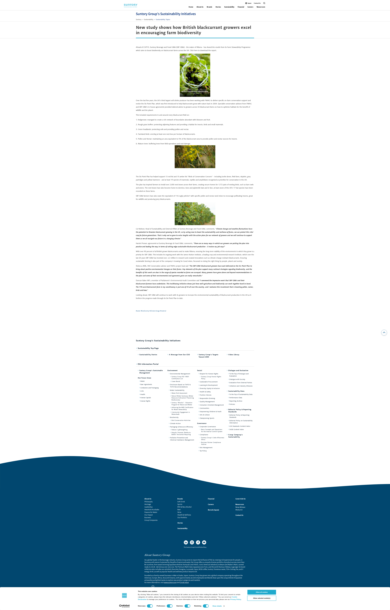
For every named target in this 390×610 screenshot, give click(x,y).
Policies (232, 404)
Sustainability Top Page (148, 348)
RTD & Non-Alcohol (184, 507)
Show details (217, 606)
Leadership (148, 507)
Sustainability (229, 7)
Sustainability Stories (148, 355)
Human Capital (145, 398)
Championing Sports (207, 418)
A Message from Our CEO (179, 355)
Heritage (147, 504)
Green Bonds (176, 381)
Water (142, 381)
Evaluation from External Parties (240, 383)
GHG (142, 391)
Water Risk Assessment (179, 393)
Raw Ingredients (146, 384)
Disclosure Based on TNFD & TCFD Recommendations (180, 386)
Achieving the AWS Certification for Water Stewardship (182, 408)
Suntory (138, 19)
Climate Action (175, 423)
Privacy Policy (235, 599)
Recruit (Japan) (213, 510)
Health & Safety (205, 392)
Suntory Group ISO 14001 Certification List (180, 378)
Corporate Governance (208, 427)
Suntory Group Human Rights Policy (211, 378)
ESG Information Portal (148, 364)
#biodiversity (145, 311)
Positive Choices (205, 395)
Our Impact (148, 515)
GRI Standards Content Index (239, 426)
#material (163, 311)
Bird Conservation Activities (181, 420)
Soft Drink (181, 502)
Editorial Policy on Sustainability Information (241, 422)
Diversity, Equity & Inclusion (210, 388)
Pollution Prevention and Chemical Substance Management (182, 439)
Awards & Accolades (151, 510)
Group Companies (151, 520)
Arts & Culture (205, 415)
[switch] (170, 606)
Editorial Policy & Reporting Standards (239, 410)
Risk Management (206, 447)
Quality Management (207, 402)
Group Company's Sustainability (235, 436)
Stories (218, 7)
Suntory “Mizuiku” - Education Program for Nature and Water (182, 404)
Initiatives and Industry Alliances (241, 386)
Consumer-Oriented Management (212, 405)
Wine (179, 512)
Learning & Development (209, 385)
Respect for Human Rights (209, 374)
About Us (200, 7)
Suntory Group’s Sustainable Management (151, 371)
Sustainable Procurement (209, 382)
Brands (209, 7)
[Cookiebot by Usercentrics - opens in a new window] (124, 606)
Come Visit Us (240, 499)
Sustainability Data (236, 391)
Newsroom (261, 7)
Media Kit (239, 510)
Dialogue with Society (237, 379)
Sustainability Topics (163, 19)
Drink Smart (184, 582)
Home (190, 7)
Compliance (204, 435)
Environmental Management (180, 374)
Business (147, 518)
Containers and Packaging (149, 388)
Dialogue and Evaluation (238, 370)
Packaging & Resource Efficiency (181, 427)
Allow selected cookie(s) (261, 598)
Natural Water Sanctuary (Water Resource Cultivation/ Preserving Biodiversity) (183, 398)
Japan (249, 3)
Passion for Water (150, 512)
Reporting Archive (235, 401)
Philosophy (148, 502)
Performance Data (235, 398)
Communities (204, 408)
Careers (250, 7)
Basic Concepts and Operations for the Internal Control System (211, 430)
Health (142, 394)
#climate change (155, 311)
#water (138, 311)
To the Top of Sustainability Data (240, 394)
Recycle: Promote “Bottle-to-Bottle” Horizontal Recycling (181, 433)
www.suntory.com (170, 582)
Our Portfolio (182, 518)
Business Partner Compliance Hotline (211, 443)
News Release (240, 507)
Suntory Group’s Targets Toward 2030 (208, 356)
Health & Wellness (184, 515)
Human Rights (145, 401)
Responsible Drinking (207, 398)
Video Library (233, 355)
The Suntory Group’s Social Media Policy (195, 547)
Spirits (179, 504)
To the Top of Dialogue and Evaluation (239, 375)
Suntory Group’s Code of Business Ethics (212, 439)
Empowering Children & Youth (210, 411)
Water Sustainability (177, 390)
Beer (179, 510)
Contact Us (257, 3)
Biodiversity (174, 417)
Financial (241, 7)
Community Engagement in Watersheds (181, 413)
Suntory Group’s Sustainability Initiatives (166, 13)
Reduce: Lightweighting (179, 430)
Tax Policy (203, 451)
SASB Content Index (236, 429)
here (196, 50)
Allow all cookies (262, 592)
